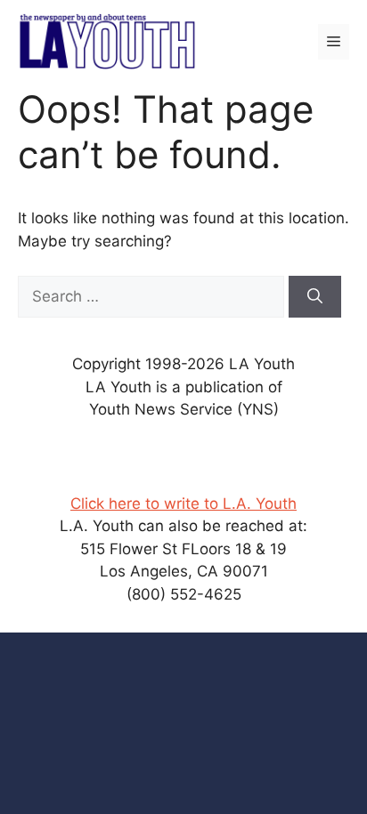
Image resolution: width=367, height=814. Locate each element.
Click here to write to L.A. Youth (183, 503)
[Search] (315, 297)
